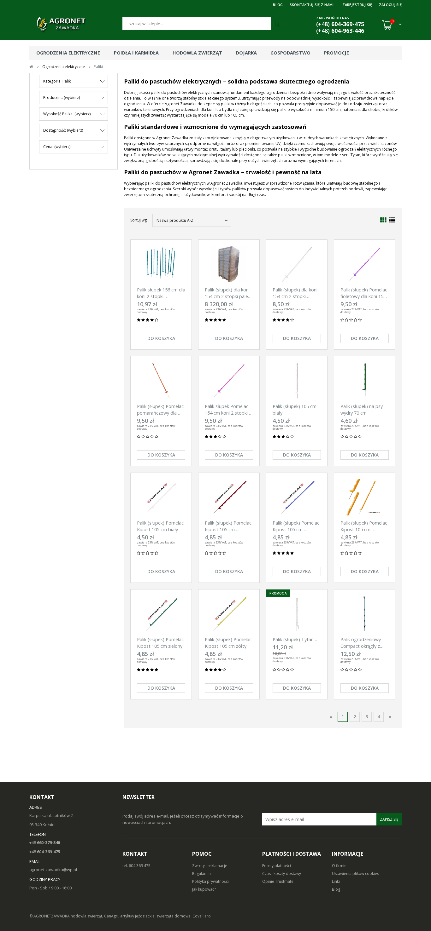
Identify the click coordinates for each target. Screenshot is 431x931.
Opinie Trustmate (277, 881)
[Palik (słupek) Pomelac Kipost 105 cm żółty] (229, 614)
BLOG (278, 4)
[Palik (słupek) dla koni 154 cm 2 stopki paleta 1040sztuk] (229, 264)
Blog (336, 889)
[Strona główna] (75, 24)
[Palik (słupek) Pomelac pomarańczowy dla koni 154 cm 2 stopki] (161, 381)
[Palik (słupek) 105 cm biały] (297, 381)
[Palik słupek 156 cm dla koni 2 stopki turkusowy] (161, 264)
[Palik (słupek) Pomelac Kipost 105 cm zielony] (161, 614)
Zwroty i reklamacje (209, 865)
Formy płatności (276, 865)
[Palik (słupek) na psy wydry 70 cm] (364, 381)
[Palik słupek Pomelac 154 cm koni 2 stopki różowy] (229, 381)
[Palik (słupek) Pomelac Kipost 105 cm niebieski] (297, 497)
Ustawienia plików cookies (355, 873)
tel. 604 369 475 (136, 865)
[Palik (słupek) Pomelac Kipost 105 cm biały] (161, 497)
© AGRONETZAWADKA (50, 916)
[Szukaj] (278, 24)
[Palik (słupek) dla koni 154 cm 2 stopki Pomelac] (297, 264)
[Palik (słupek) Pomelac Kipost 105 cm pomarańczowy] (364, 497)
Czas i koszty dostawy (281, 873)
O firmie (339, 865)
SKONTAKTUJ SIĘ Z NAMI (312, 4)
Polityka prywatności (210, 881)
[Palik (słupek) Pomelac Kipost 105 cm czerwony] (229, 497)
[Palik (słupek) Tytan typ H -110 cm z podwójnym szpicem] (297, 614)
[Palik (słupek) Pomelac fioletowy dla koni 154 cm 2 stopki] (364, 264)
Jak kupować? (204, 889)
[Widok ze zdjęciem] (383, 220)
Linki (336, 881)
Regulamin (201, 873)
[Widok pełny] (392, 220)
